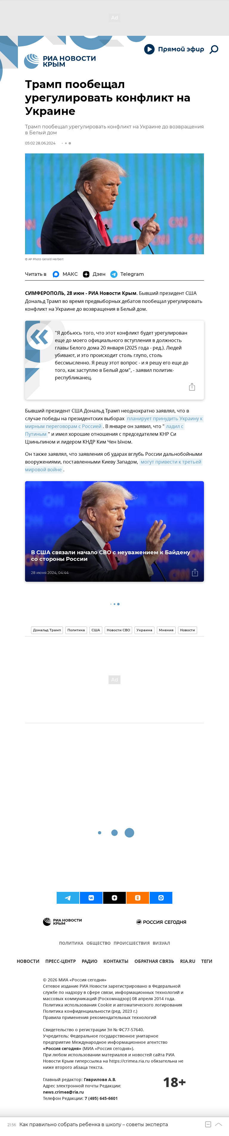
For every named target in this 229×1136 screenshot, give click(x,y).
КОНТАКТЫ (116, 962)
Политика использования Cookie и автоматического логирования (112, 1005)
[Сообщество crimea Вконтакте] (91, 898)
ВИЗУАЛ (161, 943)
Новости (187, 630)
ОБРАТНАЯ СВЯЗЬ (154, 962)
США (96, 630)
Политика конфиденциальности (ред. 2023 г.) (90, 1011)
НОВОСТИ (28, 962)
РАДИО (90, 962)
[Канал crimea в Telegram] (68, 898)
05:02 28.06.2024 (40, 143)
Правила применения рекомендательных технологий (99, 1018)
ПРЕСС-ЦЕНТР (60, 962)
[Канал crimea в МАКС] (161, 898)
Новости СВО (118, 630)
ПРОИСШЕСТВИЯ (132, 943)
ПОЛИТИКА (71, 943)
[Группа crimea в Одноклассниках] (137, 898)
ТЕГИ (206, 962)
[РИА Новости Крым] (59, 61)
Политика (76, 630)
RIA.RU (187, 962)
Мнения (166, 630)
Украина (144, 630)
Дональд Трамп (47, 630)
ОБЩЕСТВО (98, 943)
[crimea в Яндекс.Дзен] (114, 898)
